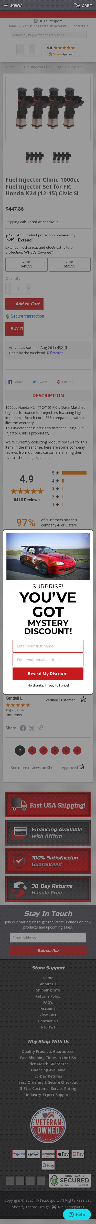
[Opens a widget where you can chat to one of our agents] (77, 1215)
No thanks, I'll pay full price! (48, 685)
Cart (87, 5)
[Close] (87, 535)
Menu (16, 5)
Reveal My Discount (48, 673)
